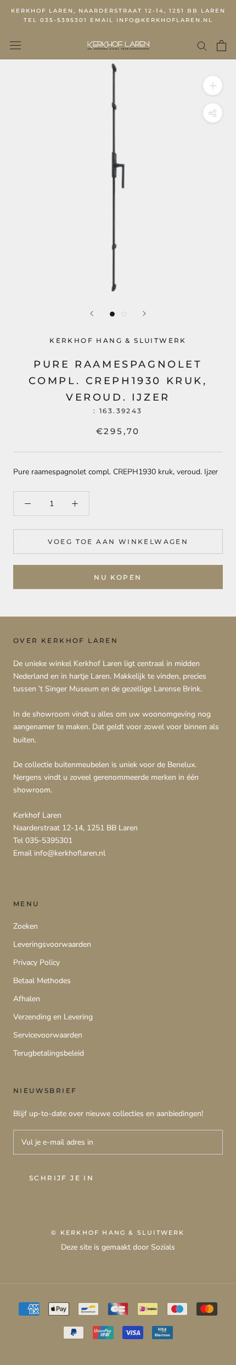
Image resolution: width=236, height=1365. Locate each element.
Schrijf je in (61, 1178)
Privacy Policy (36, 962)
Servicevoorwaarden (47, 1035)
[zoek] (202, 45)
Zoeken (25, 926)
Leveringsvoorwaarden (52, 944)
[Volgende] (144, 313)
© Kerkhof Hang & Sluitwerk (117, 1232)
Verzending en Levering (53, 1017)
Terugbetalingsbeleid (48, 1053)
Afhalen (26, 999)
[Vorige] (91, 313)
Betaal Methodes (42, 980)
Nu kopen (118, 577)
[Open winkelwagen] (221, 45)
